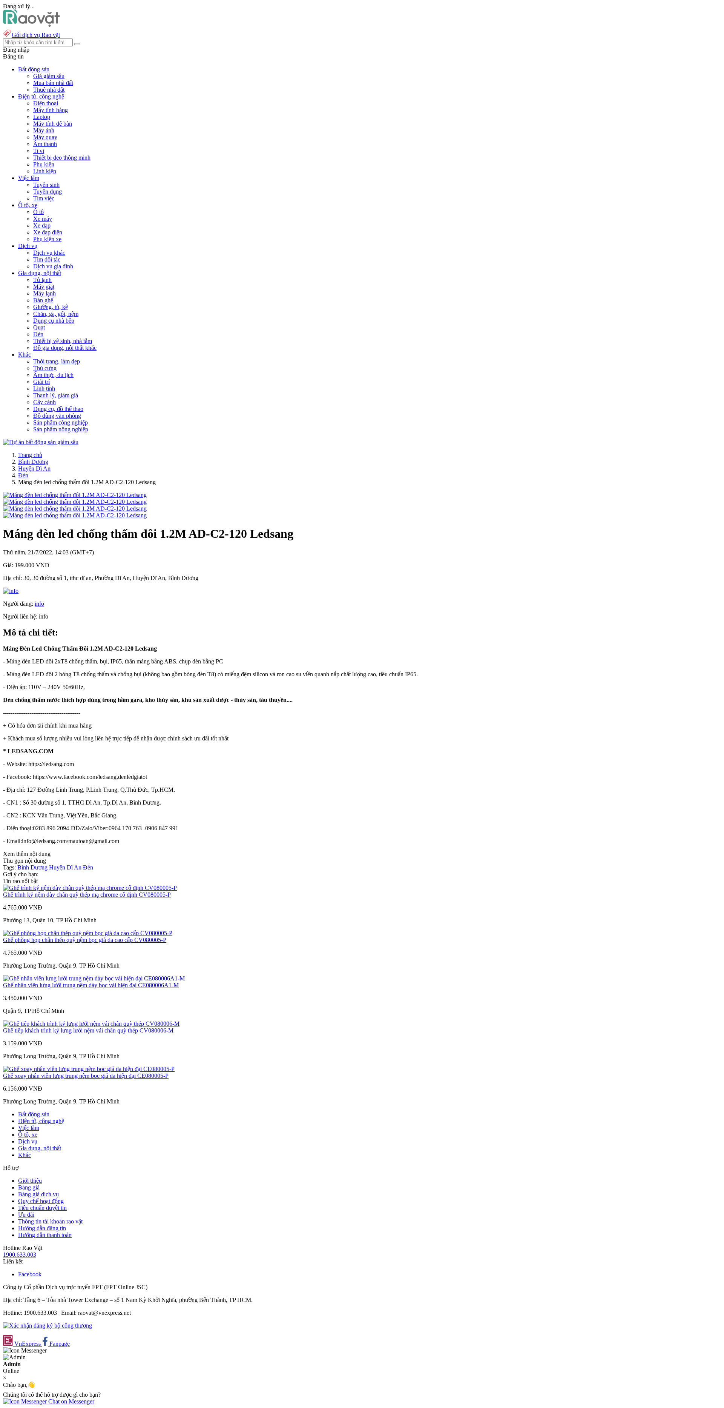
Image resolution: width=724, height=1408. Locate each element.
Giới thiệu (30, 1180)
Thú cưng (45, 368)
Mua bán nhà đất (53, 83)
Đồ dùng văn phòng (57, 415)
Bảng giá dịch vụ (38, 1194)
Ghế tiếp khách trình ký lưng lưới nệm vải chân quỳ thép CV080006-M (88, 1030)
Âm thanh (45, 144)
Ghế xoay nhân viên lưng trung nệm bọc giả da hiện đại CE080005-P (86, 1076)
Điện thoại (45, 103)
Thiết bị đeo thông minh (61, 157)
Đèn (38, 334)
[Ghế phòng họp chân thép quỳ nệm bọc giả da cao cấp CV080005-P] (87, 933)
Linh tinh (44, 388)
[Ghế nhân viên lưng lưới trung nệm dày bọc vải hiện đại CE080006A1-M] (94, 978)
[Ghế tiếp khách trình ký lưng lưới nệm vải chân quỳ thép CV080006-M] (91, 1023)
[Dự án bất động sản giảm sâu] (40, 442)
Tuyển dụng (47, 191)
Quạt (39, 327)
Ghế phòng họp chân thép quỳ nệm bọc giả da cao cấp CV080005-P (84, 940)
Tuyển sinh (46, 185)
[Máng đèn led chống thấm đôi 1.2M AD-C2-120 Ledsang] (75, 495)
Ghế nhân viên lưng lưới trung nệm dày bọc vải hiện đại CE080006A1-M (91, 985)
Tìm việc (43, 198)
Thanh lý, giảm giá (55, 395)
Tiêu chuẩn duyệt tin (42, 1208)
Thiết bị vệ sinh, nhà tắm (62, 341)
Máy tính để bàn (52, 123)
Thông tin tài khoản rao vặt (50, 1221)
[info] (10, 591)
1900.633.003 (19, 1254)
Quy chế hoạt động (41, 1201)
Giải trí (41, 382)
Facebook (29, 1274)
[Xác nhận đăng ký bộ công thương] (47, 1325)
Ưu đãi (26, 1214)
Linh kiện (44, 171)
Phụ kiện (43, 164)
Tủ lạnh (42, 280)
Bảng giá (29, 1187)
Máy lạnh (44, 293)
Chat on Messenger (70, 1401)
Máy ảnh (43, 130)
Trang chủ (30, 455)
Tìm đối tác (46, 259)
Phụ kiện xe (47, 239)
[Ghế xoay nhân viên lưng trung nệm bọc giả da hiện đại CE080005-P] (89, 1069)
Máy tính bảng (50, 110)
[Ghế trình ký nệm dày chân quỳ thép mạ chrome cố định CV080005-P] (90, 888)
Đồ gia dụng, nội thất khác (65, 348)
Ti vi (38, 151)
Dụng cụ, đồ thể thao (58, 409)
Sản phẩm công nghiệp (60, 422)
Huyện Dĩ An (34, 468)
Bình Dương (33, 462)
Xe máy (42, 218)
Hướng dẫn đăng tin (42, 1228)
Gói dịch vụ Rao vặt (36, 35)
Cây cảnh (44, 402)
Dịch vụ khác (49, 252)
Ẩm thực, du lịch (53, 375)
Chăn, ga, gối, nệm (55, 314)
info (39, 603)
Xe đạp (42, 225)
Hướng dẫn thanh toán (45, 1235)
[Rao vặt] (31, 25)
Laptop (41, 117)
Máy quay (45, 137)
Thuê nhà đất (48, 89)
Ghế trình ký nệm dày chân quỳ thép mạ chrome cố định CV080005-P (87, 894)
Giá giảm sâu (48, 76)
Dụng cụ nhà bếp (53, 320)
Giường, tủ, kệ (50, 307)
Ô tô (38, 212)
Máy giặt (43, 286)
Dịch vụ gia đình (53, 266)
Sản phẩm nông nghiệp (60, 429)
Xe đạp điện (47, 232)
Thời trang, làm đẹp (56, 361)
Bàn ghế (43, 300)
